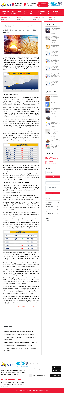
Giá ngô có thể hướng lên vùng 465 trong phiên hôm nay (19, 334)
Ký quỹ (53, 102)
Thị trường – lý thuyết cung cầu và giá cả (55, 146)
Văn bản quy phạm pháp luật (55, 139)
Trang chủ (5, 25)
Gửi (53, 176)
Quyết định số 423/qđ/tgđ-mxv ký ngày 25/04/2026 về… (55, 53)
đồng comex (54, 96)
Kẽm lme (53, 116)
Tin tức (11, 25)
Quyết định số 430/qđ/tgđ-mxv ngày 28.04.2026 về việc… (55, 68)
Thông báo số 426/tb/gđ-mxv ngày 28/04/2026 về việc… (55, 76)
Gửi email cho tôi (50, 180)
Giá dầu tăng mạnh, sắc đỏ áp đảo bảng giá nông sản (18, 345)
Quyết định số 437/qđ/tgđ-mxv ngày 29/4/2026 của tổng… (55, 61)
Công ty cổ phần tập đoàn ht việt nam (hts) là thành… (55, 124)
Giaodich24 (48, 224)
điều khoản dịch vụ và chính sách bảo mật (55, 30)
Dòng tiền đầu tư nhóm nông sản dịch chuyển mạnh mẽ (18, 331)
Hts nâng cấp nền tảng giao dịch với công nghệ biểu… (55, 38)
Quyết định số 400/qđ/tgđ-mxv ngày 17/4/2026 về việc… (55, 83)
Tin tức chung (17, 25)
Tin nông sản (7, 26)
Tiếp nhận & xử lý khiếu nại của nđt (55, 47)
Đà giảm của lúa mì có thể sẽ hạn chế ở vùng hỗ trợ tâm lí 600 (20, 342)
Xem (58, 202)
